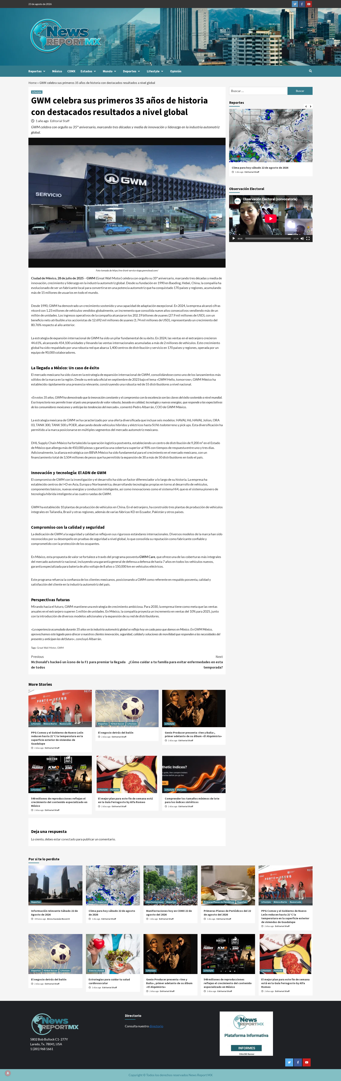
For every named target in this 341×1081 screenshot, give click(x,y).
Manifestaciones (154, 902)
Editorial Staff (59, 121)
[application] (271, 218)
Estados (86, 71)
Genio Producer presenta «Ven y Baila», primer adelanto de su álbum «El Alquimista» (193, 734)
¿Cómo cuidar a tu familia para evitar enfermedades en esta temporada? (175, 661)
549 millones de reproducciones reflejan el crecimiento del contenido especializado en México (59, 802)
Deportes (129, 71)
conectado (68, 839)
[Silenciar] (302, 238)
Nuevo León (65, 723)
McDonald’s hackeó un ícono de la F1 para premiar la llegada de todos (78, 661)
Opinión (175, 71)
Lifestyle (153, 71)
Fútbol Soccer (117, 723)
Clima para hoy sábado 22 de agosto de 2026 (260, 167)
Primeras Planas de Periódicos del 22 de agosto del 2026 (227, 912)
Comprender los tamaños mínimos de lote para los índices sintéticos (192, 800)
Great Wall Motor (46, 647)
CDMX (71, 71)
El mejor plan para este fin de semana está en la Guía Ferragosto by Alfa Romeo (125, 800)
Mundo (107, 71)
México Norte (50, 723)
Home (32, 83)
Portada (114, 789)
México (57, 71)
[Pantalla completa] (308, 238)
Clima (235, 158)
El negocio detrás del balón (115, 732)
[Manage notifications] (8, 1073)
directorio (156, 1026)
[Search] (310, 71)
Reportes (35, 71)
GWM (60, 647)
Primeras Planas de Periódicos (219, 902)
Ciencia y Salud (96, 970)
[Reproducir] (234, 238)
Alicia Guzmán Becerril (58, 919)
